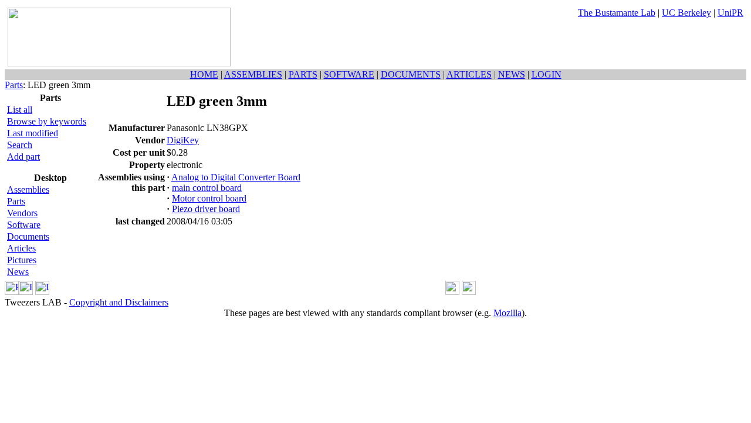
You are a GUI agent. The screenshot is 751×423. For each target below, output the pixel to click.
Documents (28, 236)
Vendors (22, 213)
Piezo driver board (206, 209)
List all (19, 110)
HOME (204, 74)
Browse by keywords (46, 121)
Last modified (32, 133)
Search (19, 145)
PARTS (303, 74)
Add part (23, 157)
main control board (207, 188)
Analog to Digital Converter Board (235, 177)
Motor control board (209, 198)
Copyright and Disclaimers (118, 302)
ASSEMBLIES (253, 74)
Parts (14, 85)
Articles (21, 248)
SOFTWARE (349, 74)
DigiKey (183, 140)
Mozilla (507, 313)
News (18, 272)
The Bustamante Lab (616, 13)
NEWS (511, 74)
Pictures (21, 260)
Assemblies (28, 189)
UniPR (730, 13)
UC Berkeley (686, 13)
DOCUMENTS (411, 74)
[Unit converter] (469, 292)
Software (23, 225)
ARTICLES (469, 74)
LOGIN (546, 74)
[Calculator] (452, 292)
